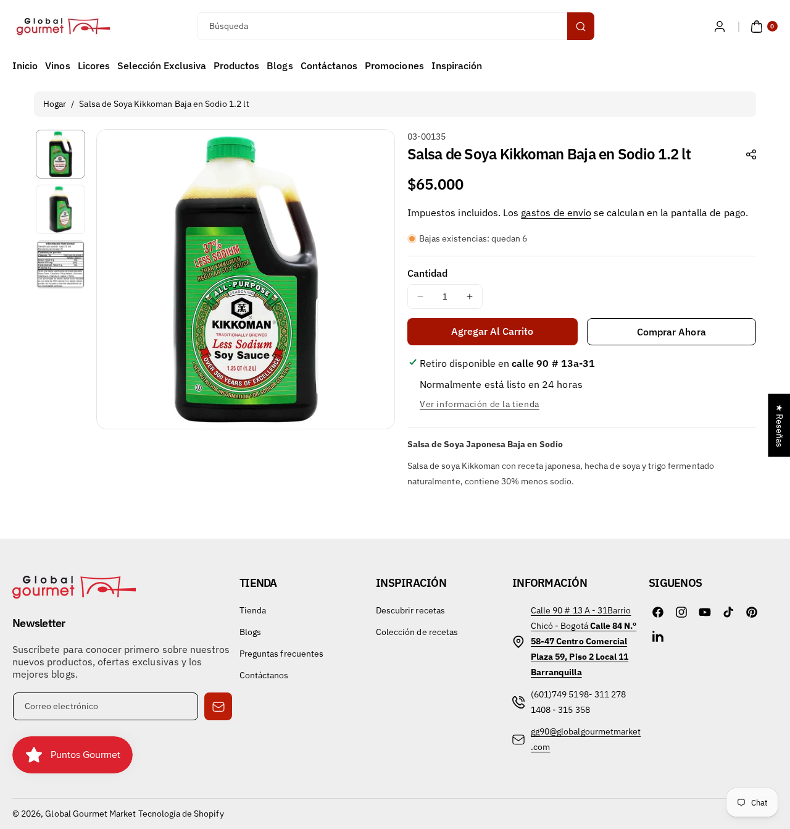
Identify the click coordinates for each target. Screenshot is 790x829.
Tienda (252, 610)
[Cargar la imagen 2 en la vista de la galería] (60, 209)
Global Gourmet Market (90, 813)
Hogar (54, 103)
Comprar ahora (671, 332)
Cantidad (427, 273)
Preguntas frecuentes (281, 653)
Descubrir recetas (410, 610)
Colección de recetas (417, 632)
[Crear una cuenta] (719, 26)
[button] (762, 26)
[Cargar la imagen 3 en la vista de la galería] (60, 265)
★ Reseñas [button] (779, 425)
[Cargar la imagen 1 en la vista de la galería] (60, 154)
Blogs (250, 632)
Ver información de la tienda (479, 404)
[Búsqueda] (580, 26)
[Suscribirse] (218, 706)
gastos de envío (556, 212)
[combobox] (395, 26)
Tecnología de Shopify (181, 813)
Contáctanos (264, 675)
